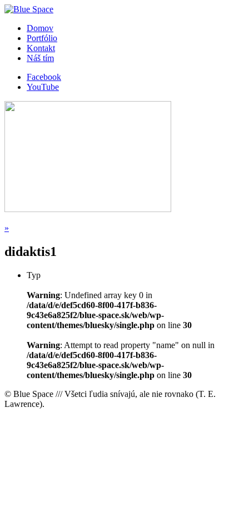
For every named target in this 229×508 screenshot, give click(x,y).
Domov (40, 28)
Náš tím (40, 58)
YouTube (43, 87)
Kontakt (41, 48)
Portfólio (42, 38)
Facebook (44, 77)
